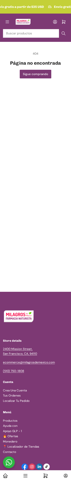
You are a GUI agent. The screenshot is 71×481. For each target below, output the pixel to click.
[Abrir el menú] (7, 21)
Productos (10, 421)
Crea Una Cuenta (15, 390)
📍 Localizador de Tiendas (21, 447)
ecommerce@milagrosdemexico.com (29, 362)
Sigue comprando (35, 74)
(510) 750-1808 (13, 371)
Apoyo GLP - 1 (12, 431)
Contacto (9, 452)
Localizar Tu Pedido (16, 401)
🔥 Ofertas (10, 436)
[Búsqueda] (63, 33)
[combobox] (35, 33)
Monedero (10, 441)
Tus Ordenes (12, 395)
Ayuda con (10, 426)
